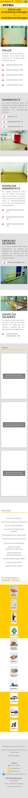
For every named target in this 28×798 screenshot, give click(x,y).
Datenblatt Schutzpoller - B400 (14, 80)
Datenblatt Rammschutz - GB (15, 126)
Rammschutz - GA (12, 116)
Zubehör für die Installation (14, 786)
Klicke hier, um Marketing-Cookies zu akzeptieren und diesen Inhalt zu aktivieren (14, 376)
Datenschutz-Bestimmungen (8, 750)
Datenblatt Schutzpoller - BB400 (14, 70)
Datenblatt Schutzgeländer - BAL (16, 262)
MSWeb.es (17, 755)
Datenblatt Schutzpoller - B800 (14, 75)
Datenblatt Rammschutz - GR (15, 121)
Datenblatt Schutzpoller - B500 (14, 85)
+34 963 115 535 (18, 1)
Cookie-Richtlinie (14, 752)
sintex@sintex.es (7, 1)
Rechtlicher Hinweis (22, 750)
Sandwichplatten (14, 780)
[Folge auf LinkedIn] (26, 2)
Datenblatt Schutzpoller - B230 (14, 65)
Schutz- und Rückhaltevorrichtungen (14, 783)
